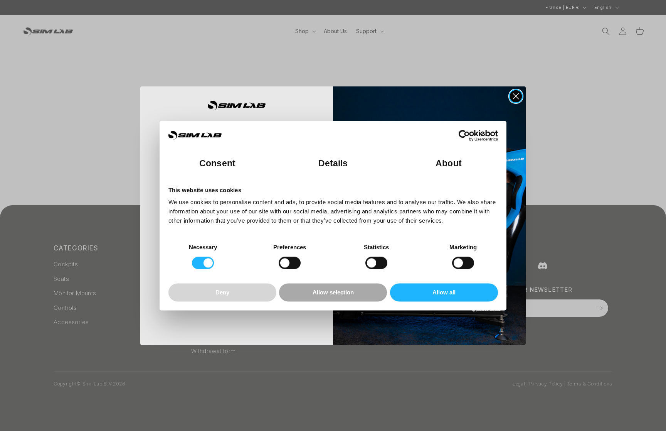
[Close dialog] (516, 96)
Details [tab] (333, 163)
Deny (222, 292)
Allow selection (333, 292)
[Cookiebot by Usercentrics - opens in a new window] (464, 135)
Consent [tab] (217, 163)
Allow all (444, 292)
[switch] (290, 263)
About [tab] (449, 163)
